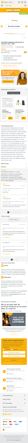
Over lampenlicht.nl (8, 395)
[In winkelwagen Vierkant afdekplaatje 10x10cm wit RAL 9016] (10, 118)
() (10, 45)
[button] (14, 10)
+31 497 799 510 (10, 311)
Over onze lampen (7, 403)
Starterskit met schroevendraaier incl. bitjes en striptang (19, 111)
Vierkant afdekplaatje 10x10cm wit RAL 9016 (6, 111)
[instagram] (6, 414)
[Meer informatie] (21, 10)
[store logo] (7, 2)
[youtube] (10, 414)
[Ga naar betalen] (20, 212)
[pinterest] (8, 414)
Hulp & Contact (7, 399)
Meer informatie (10, 180)
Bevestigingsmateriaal (13, 93)
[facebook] (3, 414)
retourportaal (23, 290)
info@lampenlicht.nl (15, 294)
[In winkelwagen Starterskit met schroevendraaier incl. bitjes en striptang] (23, 118)
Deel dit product (20, 47)
